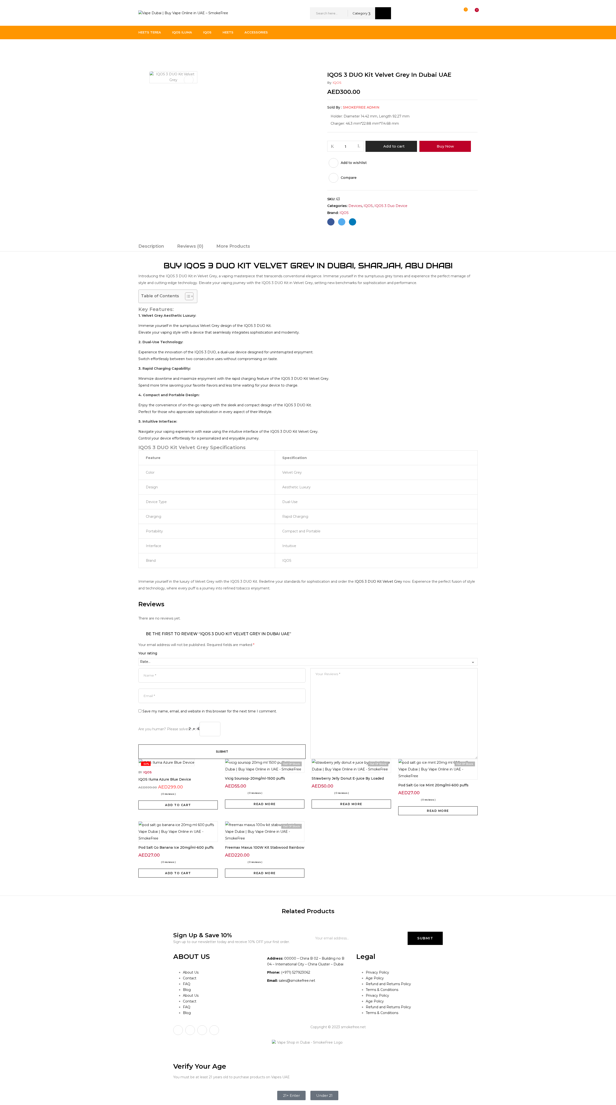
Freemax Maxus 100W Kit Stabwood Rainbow (264, 847)
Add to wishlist (354, 163)
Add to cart (393, 146)
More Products (233, 246)
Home (143, 49)
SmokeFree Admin (361, 107)
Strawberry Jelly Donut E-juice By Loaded (348, 778)
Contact (189, 978)
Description (151, 246)
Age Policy (375, 978)
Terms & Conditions (382, 990)
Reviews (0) (190, 246)
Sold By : (334, 107)
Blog (187, 990)
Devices (162, 49)
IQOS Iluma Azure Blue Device (164, 779)
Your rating (147, 653)
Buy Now (445, 146)
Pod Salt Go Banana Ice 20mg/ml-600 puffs (176, 847)
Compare (349, 177)
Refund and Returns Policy (388, 984)
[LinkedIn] (352, 222)
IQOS (337, 82)
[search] (383, 13)
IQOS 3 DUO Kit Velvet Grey (378, 581)
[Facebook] (330, 222)
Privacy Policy (377, 972)
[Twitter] (341, 222)
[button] (472, 13)
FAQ (186, 984)
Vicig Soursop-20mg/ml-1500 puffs (255, 778)
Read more (265, 804)
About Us (191, 972)
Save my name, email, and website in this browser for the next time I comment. (209, 711)
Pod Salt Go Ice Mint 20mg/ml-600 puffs (433, 785)
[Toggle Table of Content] (186, 296)
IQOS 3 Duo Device (191, 49)
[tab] (151, 247)
